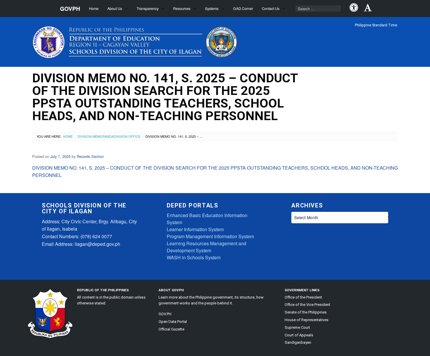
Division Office (126, 136)
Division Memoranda (95, 136)
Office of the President (303, 297)
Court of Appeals (299, 335)
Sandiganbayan (298, 342)
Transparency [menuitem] (148, 8)
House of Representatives (306, 320)
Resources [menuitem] (181, 8)
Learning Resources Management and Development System (206, 247)
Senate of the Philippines (306, 312)
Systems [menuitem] (212, 8)
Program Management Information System (210, 236)
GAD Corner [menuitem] (243, 8)
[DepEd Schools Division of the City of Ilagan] (136, 40)
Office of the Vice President (307, 304)
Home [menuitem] (94, 8)
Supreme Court (297, 327)
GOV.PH (165, 314)
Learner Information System (195, 229)
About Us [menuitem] (114, 8)
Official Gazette (171, 329)
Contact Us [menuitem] (270, 8)
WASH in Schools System (194, 257)
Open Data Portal (173, 321)
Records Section (90, 156)
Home (68, 136)
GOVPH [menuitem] (70, 8)
